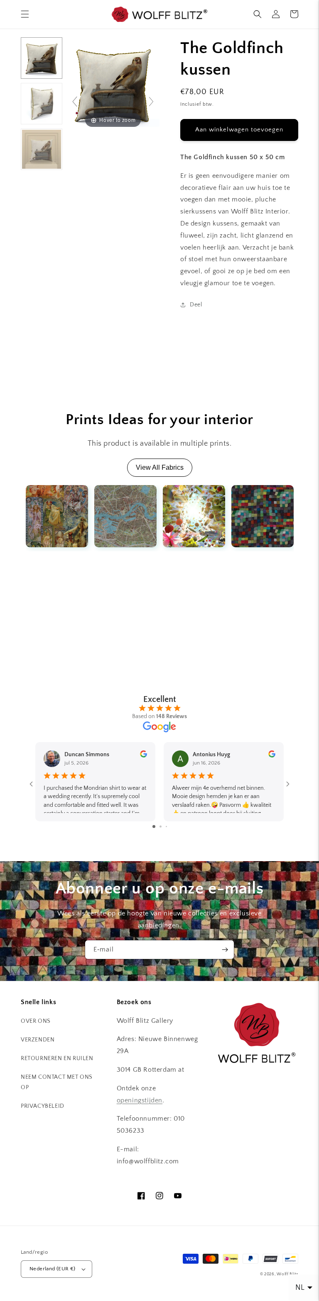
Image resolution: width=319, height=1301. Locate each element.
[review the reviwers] (143, 755)
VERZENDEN (37, 1039)
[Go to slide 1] (153, 826)
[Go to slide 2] (161, 826)
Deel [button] (196, 304)
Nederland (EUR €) (52, 1269)
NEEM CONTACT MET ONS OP (57, 1082)
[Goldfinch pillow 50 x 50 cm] (41, 149)
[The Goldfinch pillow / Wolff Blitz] (41, 103)
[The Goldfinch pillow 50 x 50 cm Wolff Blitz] (41, 58)
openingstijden (139, 1100)
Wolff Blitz (287, 1274)
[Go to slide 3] (166, 826)
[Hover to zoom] (113, 83)
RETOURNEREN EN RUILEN (57, 1058)
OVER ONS (36, 1021)
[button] (25, 14)
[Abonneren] (225, 949)
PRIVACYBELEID (42, 1106)
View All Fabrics (160, 467)
